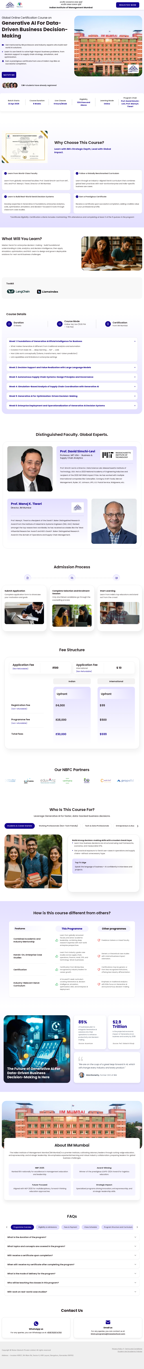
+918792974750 (54, 1332)
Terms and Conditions (133, 1349)
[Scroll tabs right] (137, 1227)
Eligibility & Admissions (47, 1227)
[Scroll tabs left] (6, 1227)
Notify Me (9, 75)
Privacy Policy (117, 1349)
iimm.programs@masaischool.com (108, 1334)
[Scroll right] (138, 826)
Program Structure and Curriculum (118, 1227)
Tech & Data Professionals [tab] (97, 826)
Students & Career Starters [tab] (19, 826)
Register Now (127, 5)
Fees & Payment (70, 1227)
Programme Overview (22, 1227)
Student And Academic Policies (130, 1351)
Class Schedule (90, 1227)
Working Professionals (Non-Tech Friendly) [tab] (58, 826)
